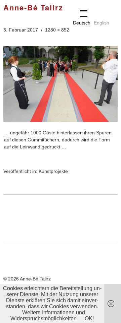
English (101, 22)
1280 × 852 (57, 30)
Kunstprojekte (53, 171)
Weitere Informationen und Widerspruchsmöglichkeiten (47, 315)
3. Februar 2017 (20, 30)
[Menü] (80, 10)
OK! (89, 318)
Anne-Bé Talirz (33, 8)
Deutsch (81, 22)
